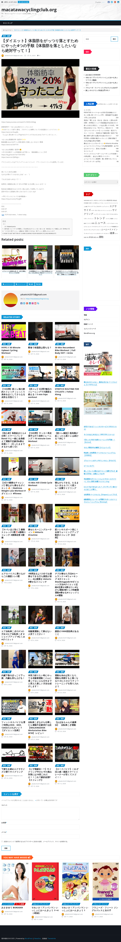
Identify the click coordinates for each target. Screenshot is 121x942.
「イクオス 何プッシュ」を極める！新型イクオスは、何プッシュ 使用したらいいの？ (29, 231)
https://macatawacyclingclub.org (37, 299)
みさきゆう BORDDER (93, 75)
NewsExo (37, 938)
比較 (85, 237)
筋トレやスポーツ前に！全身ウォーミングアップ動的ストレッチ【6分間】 (67, 533)
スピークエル (110, 214)
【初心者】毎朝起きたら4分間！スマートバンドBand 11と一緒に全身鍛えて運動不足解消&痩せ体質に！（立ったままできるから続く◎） (13, 440)
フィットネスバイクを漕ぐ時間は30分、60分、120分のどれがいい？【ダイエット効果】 (13, 726)
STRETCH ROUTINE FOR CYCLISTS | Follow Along (67, 391)
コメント (4, 805)
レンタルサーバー (99, 233)
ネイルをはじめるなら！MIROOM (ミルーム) (99, 434)
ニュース (100, 223)
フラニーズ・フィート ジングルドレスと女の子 (102, 88)
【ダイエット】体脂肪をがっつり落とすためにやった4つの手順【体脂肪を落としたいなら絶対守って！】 (47, 30)
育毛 (87, 237)
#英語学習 (109, 200)
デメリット (91, 218)
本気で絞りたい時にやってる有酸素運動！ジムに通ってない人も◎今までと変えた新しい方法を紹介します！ (40, 680)
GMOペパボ (92, 203)
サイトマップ (7, 23)
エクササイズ (8, 284)
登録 (85, 315)
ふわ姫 (85, 206)
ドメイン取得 (109, 218)
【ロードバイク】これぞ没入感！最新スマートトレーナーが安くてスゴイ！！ (67, 773)
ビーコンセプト (89, 466)
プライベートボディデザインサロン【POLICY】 (100, 461)
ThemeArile (51, 938)
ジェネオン (103, 214)
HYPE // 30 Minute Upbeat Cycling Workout (10, 350)
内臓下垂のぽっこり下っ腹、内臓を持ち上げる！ (13, 676)
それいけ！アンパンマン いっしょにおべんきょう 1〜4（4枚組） (45, 910)
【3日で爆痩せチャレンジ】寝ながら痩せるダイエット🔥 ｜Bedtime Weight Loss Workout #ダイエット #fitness (13, 488)
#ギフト (92, 200)
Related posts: (11, 226)
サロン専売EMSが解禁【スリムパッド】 (97, 447)
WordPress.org (89, 333)
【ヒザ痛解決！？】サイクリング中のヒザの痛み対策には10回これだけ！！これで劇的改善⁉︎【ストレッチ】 (40, 774)
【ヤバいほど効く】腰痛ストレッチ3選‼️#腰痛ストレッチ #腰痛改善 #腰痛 (13, 533)
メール (4, 832)
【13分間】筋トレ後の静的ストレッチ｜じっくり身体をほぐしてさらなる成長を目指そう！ (13, 392)
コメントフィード (90, 329)
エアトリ (107, 206)
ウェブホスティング (99, 206)
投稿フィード (88, 324)
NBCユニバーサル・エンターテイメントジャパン (106, 203)
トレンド (99, 218)
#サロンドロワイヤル (100, 200)
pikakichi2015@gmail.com (14, 55)
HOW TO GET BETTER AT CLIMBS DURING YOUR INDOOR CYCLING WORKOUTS (30, 233)
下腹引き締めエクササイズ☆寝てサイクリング (13, 770)
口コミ (116, 233)
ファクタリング (96, 226)
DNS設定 (86, 203)
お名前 (4, 823)
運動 (39, 284)
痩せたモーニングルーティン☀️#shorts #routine (40, 532)
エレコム (97, 210)
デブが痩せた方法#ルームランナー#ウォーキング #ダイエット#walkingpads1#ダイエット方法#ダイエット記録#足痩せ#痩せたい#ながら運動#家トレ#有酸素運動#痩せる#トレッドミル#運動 (67, 584)
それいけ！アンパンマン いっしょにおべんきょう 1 (75, 909)
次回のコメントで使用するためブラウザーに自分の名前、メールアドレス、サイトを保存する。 (36, 841)
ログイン (87, 319)
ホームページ (7, 30)
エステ (92, 210)
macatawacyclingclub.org (29, 10)
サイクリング (21, 284)
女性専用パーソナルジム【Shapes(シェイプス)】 (101, 494)
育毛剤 (91, 237)
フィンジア (103, 226)
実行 (114, 39)
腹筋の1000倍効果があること (67, 632)
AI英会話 (114, 200)
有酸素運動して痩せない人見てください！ (40, 632)
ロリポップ (107, 233)
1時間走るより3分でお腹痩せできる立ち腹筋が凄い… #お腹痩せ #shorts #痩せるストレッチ (40, 577)
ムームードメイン (109, 229)
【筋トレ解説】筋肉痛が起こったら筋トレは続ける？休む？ (67, 436)
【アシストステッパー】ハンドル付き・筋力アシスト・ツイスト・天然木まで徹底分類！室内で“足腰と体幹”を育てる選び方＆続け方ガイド (101, 133)
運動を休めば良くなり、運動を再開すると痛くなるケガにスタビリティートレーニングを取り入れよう (67, 680)
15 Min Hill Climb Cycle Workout (40, 484)
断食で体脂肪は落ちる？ (39, 347)
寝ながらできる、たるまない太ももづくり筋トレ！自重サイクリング (67, 485)
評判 (97, 237)
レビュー (92, 233)
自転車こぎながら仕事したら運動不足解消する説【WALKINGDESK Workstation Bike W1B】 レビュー (40, 727)
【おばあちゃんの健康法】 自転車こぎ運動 (65, 723)
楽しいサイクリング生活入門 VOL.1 (98, 90)
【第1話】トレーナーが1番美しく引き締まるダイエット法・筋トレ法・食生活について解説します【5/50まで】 (37, 229)
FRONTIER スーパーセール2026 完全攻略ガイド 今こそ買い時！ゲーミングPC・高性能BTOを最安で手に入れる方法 (101, 115)
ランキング (87, 233)
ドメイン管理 (90, 223)
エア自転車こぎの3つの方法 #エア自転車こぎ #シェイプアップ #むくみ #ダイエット (13, 635)
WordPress (29, 938)
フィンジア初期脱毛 (112, 226)
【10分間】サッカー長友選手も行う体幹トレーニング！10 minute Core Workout (40, 437)
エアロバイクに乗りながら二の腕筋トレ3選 (13, 575)
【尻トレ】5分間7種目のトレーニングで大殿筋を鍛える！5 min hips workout (40, 392)
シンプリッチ (97, 214)
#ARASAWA (86, 200)
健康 (31, 284)
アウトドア (90, 206)
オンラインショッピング (106, 210)
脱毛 (95, 237)
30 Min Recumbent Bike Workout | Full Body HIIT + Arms (65, 350)
